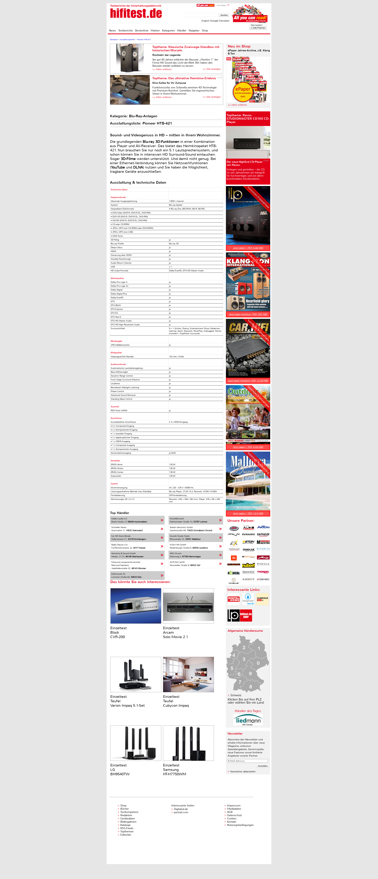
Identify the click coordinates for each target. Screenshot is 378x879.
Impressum (234, 805)
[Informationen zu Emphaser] (263, 536)
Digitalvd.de (181, 809)
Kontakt (231, 822)
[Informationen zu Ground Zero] (233, 551)
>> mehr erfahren (237, 104)
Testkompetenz (129, 812)
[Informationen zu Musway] (233, 566)
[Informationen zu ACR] (233, 528)
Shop (205, 30)
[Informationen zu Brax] (233, 536)
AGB (230, 812)
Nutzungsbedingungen (240, 825)
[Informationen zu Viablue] (233, 581)
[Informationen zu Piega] (263, 566)
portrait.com (181, 812)
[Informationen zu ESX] (233, 543)
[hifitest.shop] (246, 624)
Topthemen (127, 831)
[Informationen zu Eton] (248, 543)
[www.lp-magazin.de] (233, 624)
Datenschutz (234, 815)
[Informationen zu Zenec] (263, 581)
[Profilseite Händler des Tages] (248, 724)
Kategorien (168, 30)
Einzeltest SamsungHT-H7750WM (174, 769)
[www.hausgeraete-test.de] (248, 607)
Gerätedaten (127, 818)
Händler (181, 30)
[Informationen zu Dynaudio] (248, 536)
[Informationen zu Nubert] (248, 566)
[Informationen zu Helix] (248, 551)
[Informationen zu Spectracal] (248, 573)
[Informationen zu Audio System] (248, 528)
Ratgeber (194, 30)
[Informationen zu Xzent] (248, 581)
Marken (155, 30)
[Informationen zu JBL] (233, 558)
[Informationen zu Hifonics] (263, 551)
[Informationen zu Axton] (263, 528)
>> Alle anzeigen (212, 69)
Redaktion (126, 815)
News (112, 30)
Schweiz (235, 695)
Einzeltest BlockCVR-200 (118, 632)
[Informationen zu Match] (248, 558)
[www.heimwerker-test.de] (262, 607)
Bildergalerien (128, 822)
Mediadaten (234, 809)
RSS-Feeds (126, 828)
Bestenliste (141, 30)
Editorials (125, 835)
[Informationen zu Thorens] (263, 573)
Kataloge (125, 825)
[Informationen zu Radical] (233, 573)
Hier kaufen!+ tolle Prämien (258, 26)
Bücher (124, 809)
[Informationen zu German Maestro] (263, 543)
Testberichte (125, 30)
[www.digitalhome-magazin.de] (233, 607)
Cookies (232, 818)
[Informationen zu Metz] (263, 558)
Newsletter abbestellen (243, 771)
